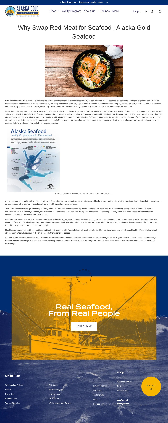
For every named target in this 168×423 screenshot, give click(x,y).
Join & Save (84, 326)
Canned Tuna (11, 398)
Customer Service (124, 381)
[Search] (146, 11)
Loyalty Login (54, 394)
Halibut (8, 389)
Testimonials (98, 395)
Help (136, 11)
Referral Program (56, 389)
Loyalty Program (100, 386)
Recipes (96, 404)
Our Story (97, 390)
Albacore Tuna (50, 212)
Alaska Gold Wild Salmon (19, 212)
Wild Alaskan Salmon (14, 385)
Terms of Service (12, 403)
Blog (95, 399)
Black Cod (9, 394)
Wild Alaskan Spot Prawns (60, 403)
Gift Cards (53, 385)
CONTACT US (151, 387)
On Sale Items (55, 398)
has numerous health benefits (97, 114)
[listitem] (115, 11)
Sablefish (35, 212)
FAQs (119, 386)
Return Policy (122, 390)
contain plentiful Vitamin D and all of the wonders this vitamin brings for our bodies (112, 117)
